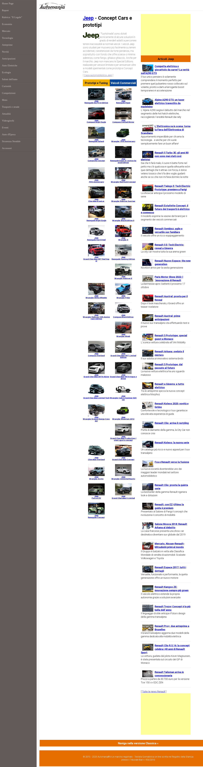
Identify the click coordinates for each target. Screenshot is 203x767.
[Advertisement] (166, 34)
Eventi (5, 127)
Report (5, 10)
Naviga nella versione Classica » (138, 743)
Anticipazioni (8, 58)
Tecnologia (7, 38)
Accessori (7, 148)
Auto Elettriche (9, 65)
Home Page (8, 3)
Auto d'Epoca (8, 134)
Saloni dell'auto (9, 79)
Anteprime (7, 44)
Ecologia (6, 72)
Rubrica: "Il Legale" (12, 17)
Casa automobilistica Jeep (98, 75)
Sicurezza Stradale (11, 141)
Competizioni (8, 93)
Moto (4, 100)
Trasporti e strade (10, 106)
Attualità (6, 113)
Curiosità (6, 86)
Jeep (88, 18)
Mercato (6, 31)
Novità (5, 51)
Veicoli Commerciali (123, 83)
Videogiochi (8, 120)
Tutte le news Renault (153, 691)
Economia (7, 24)
